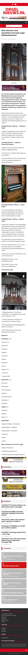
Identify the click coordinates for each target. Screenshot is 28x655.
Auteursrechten (5, 620)
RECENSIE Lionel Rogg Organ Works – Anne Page (13, 533)
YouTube (3, 629)
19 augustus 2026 (7, 517)
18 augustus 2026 (7, 523)
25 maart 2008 (6, 39)
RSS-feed (3, 631)
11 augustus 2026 (7, 536)
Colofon (3, 621)
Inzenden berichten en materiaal (8, 615)
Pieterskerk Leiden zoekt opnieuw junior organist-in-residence (13, 520)
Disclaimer (3, 618)
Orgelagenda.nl (5, 637)
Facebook (3, 628)
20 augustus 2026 (7, 509)
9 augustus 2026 (7, 544)
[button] (26, 22)
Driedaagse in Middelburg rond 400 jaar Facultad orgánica (13, 527)
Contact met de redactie (6, 614)
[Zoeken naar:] (14, 26)
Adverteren (4, 617)
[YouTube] (15, 4)
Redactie (14, 39)
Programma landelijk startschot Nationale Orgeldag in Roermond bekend (12, 513)
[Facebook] (12, 4)
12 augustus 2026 (7, 529)
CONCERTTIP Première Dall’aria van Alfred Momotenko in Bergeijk (13, 506)
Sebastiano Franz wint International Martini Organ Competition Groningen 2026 (13, 540)
